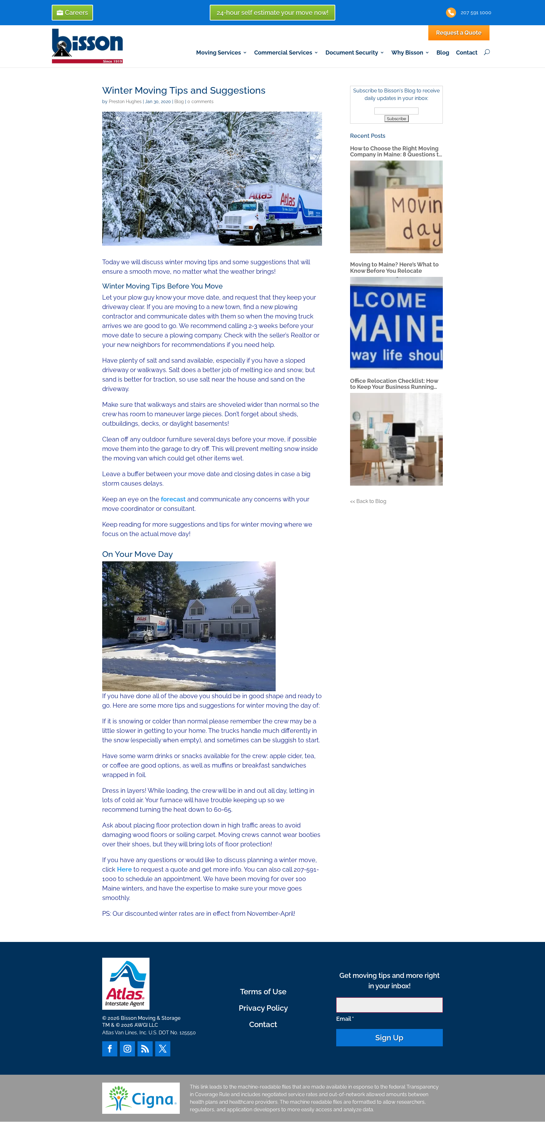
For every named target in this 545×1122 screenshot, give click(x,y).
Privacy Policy (263, 1008)
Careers (76, 12)
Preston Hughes (125, 101)
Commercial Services (283, 52)
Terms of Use (263, 991)
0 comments (200, 101)
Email (345, 1018)
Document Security (351, 52)
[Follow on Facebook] (109, 1048)
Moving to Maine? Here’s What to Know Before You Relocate (394, 267)
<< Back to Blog (368, 501)
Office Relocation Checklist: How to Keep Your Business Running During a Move (394, 384)
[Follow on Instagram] (127, 1048)
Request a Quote (459, 32)
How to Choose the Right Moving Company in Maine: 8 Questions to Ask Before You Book (396, 151)
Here (124, 869)
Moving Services (218, 52)
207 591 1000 (476, 12)
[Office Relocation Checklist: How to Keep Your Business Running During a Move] (396, 439)
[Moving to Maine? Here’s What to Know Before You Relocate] (396, 323)
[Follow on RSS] (145, 1048)
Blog (443, 52)
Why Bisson (407, 52)
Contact (467, 52)
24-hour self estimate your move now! (272, 12)
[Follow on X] (162, 1048)
